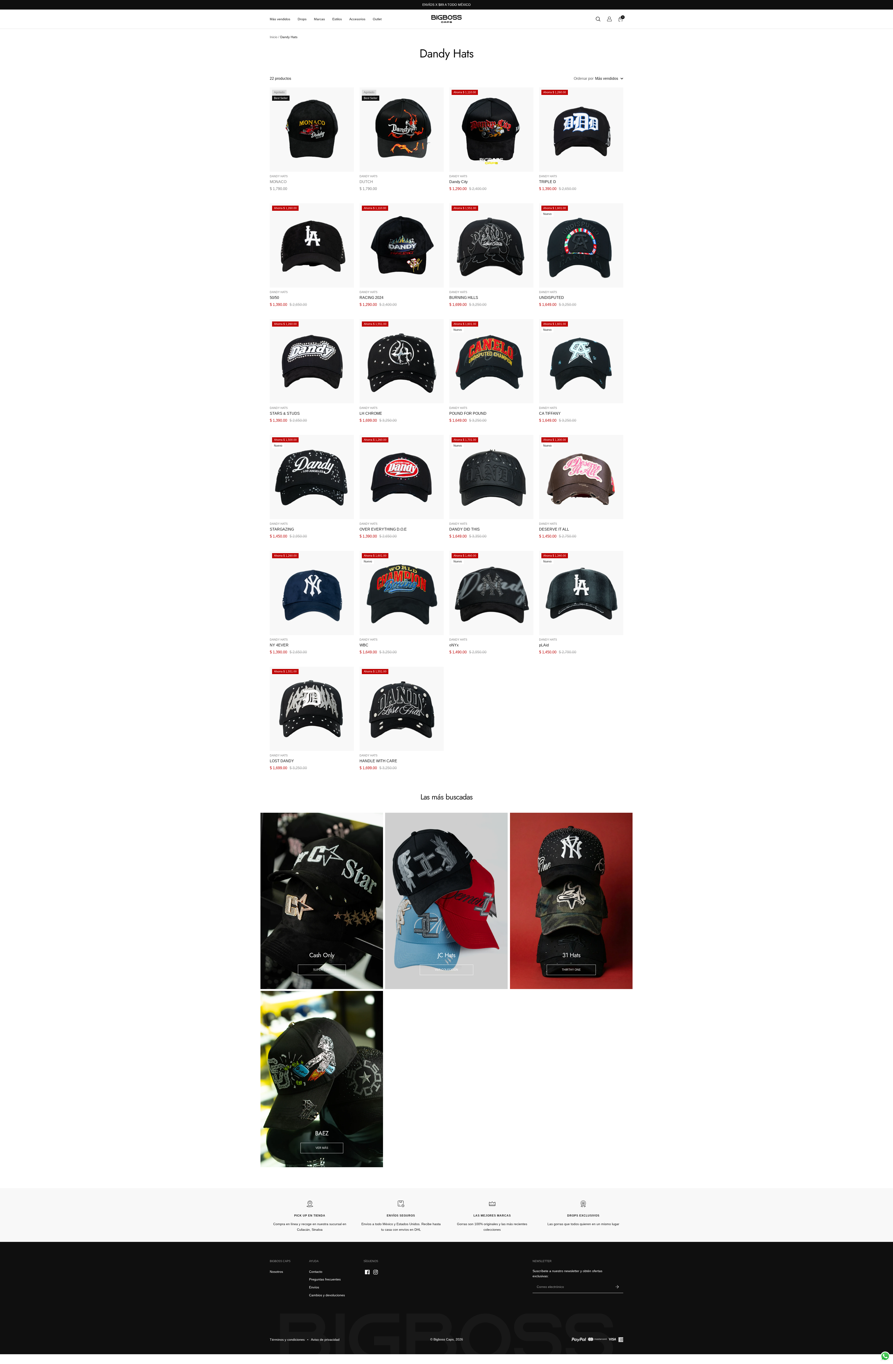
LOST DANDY (282, 761)
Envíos (314, 1287)
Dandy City (458, 182)
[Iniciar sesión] (609, 19)
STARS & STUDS (285, 413)
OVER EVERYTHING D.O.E (383, 529)
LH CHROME (371, 413)
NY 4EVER (279, 645)
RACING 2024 (371, 298)
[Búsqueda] (598, 19)
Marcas (319, 19)
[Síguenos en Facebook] (367, 1272)
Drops (302, 19)
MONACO (278, 182)
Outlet (377, 19)
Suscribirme (617, 1287)
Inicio (273, 37)
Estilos (337, 19)
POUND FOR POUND (467, 413)
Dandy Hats (279, 176)
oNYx (454, 645)
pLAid (544, 645)
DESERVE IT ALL (554, 529)
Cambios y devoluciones (327, 1295)
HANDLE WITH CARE (378, 761)
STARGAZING (282, 529)
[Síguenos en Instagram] (375, 1272)
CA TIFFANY (550, 413)
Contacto (315, 1272)
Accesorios (357, 19)
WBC (364, 645)
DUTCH (366, 182)
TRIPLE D (547, 182)
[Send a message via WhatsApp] (885, 1356)
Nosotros (276, 1272)
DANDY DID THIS (464, 529)
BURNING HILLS (463, 298)
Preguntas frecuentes (325, 1279)
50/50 (274, 298)
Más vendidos (280, 19)
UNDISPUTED (551, 298)
